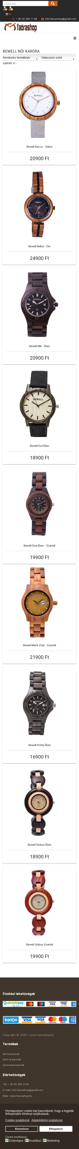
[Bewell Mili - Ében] (39, 304)
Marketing (53, 1140)
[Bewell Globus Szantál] (39, 902)
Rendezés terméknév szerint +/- (16, 60)
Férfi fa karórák (12, 1059)
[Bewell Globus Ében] (39, 803)
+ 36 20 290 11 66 (26, 18)
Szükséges (16, 1140)
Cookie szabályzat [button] (17, 1120)
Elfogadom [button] (56, 1128)
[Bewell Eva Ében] (39, 404)
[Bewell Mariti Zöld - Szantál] (39, 603)
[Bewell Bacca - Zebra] (39, 105)
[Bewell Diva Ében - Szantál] (39, 503)
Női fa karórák (11, 1053)
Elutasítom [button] (21, 1128)
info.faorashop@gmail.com (60, 18)
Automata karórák (13, 1064)
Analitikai (35, 1140)
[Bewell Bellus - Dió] (39, 204)
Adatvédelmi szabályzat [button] (46, 1120)
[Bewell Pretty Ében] (39, 703)
